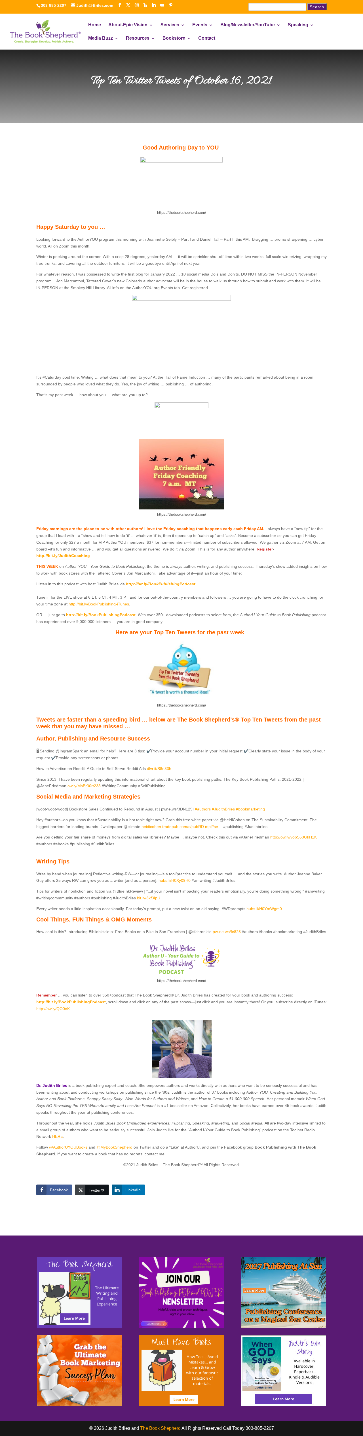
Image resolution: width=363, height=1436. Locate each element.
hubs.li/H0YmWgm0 (264, 908)
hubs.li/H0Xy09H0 (175, 880)
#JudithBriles (223, 809)
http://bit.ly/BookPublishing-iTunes (99, 604)
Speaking (298, 25)
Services (170, 25)
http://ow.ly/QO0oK (54, 1008)
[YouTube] (162, 5)
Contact (206, 38)
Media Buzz (100, 38)
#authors (203, 809)
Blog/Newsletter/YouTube (247, 25)
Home (94, 25)
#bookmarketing (250, 809)
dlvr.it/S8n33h (159, 768)
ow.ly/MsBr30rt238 (84, 786)
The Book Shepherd (160, 1428)
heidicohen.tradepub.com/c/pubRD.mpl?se (180, 826)
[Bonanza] (145, 5)
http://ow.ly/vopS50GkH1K (293, 837)
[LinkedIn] (154, 5)
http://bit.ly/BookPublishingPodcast (160, 584)
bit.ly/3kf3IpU (148, 898)
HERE (57, 1136)
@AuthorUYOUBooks (68, 1147)
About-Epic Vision (127, 25)
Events (199, 25)
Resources (137, 38)
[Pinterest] (171, 5)
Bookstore (173, 38)
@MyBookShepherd (114, 1147)
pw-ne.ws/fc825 (227, 931)
